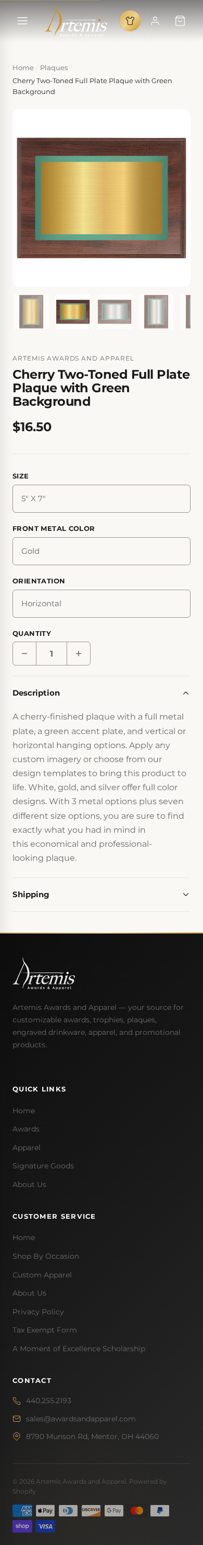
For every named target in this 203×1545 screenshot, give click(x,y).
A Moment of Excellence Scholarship (78, 1348)
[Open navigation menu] (22, 20)
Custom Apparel (42, 1275)
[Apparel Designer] (130, 20)
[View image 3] (114, 311)
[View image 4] (156, 311)
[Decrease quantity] (24, 653)
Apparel (26, 1147)
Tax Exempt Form (44, 1330)
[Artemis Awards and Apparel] (76, 21)
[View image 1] (31, 311)
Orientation (38, 581)
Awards (26, 1129)
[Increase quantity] (78, 653)
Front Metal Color (53, 528)
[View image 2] (73, 311)
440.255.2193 (48, 1400)
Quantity (31, 633)
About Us (29, 1184)
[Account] (155, 20)
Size (20, 476)
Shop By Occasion (45, 1256)
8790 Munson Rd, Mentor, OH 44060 (92, 1436)
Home (23, 1110)
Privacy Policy (38, 1311)
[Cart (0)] (180, 20)
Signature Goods (43, 1165)
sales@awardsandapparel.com (81, 1418)
